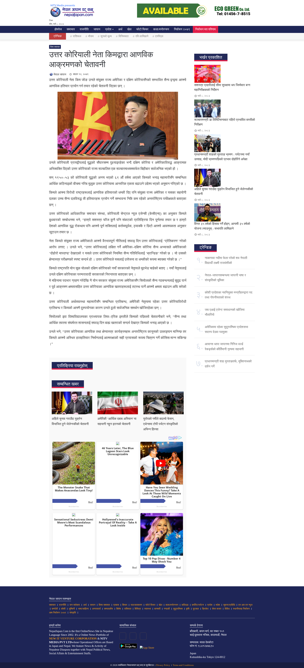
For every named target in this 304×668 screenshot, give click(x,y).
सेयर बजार (216, 608)
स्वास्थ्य (147, 608)
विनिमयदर (124, 36)
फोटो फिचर (142, 29)
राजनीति (84, 29)
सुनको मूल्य (106, 36)
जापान (97, 29)
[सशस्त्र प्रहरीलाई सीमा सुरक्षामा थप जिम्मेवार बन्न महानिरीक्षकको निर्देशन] (224, 74)
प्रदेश (108, 29)
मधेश (218, 605)
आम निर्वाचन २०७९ (57, 612)
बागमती (157, 608)
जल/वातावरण (136, 605)
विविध (227, 608)
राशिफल (77, 36)
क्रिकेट (205, 608)
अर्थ (120, 29)
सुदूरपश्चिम (178, 608)
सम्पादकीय (108, 608)
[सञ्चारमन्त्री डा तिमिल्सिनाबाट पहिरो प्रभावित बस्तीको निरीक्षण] (224, 108)
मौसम (91, 36)
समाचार (71, 29)
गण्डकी (167, 608)
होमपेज (58, 29)
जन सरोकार (74, 605)
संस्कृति (72, 612)
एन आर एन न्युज (245, 605)
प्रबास (116, 605)
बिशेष (118, 608)
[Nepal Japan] (73, 11)
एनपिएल (159, 36)
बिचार (124, 605)
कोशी (63, 608)
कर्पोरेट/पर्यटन (198, 605)
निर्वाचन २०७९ (182, 29)
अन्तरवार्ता (96, 608)
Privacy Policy (163, 665)
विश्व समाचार (55, 47)
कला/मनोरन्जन (161, 29)
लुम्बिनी (72, 608)
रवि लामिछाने (141, 36)
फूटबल (196, 608)
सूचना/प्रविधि (229, 605)
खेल (129, 29)
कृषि (187, 608)
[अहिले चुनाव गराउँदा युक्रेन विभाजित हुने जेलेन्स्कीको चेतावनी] (72, 403)
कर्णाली (55, 608)
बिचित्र (138, 608)
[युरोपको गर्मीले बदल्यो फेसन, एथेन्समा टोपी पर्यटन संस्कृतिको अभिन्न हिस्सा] (163, 403)
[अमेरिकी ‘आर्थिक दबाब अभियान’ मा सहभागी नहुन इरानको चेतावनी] (117, 403)
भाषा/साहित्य (83, 608)
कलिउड (185, 605)
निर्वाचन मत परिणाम (205, 29)
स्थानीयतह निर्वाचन (241, 608)
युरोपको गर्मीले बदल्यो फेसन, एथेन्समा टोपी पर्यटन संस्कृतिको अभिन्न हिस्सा (160, 424)
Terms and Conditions (183, 665)
